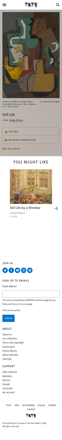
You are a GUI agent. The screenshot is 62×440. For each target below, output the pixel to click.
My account (8, 392)
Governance (8, 346)
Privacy (41, 405)
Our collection (9, 338)
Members (7, 376)
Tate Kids (7, 359)
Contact (31, 409)
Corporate (7, 388)
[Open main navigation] (12, 5)
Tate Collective (9, 372)
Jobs (16, 405)
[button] (57, 5)
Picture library (9, 350)
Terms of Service (19, 304)
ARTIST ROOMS (10, 355)
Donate (6, 384)
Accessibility (28, 405)
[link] (19, 104)
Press (8, 405)
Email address (9, 286)
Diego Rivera (16, 120)
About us (7, 334)
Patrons (6, 380)
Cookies (52, 405)
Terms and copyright (13, 342)
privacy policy (14, 310)
